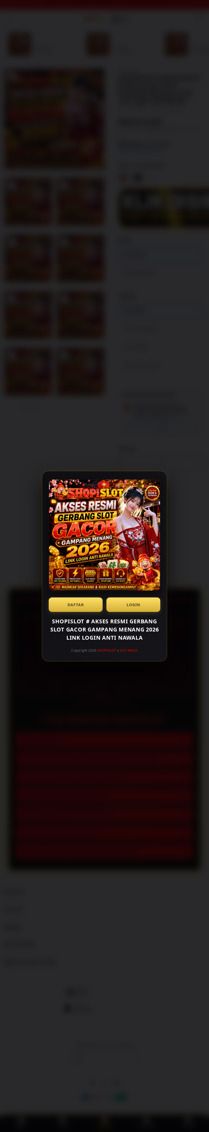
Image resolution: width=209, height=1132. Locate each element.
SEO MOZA (129, 650)
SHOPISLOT (106, 650)
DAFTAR (75, 604)
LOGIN (133, 604)
